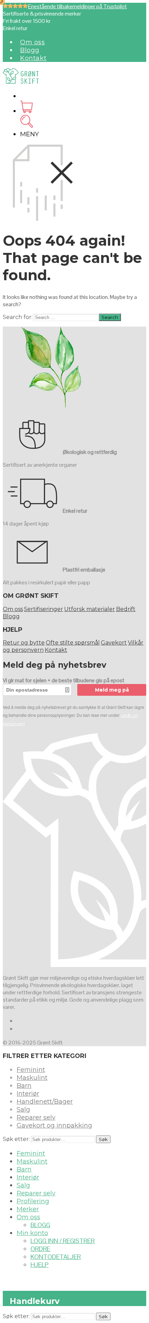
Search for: (18, 317)
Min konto (32, 1233)
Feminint (31, 1070)
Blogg (30, 50)
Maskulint (32, 1078)
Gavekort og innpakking (54, 1125)
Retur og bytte (24, 642)
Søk (103, 1139)
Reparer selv (36, 1117)
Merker (28, 1209)
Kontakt (33, 58)
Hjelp (39, 1265)
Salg (23, 1109)
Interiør (28, 1093)
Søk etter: (16, 1139)
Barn (24, 1085)
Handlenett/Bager (45, 1101)
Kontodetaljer (55, 1257)
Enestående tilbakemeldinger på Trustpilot (77, 6)
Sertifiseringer (43, 609)
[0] (26, 111)
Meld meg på (112, 690)
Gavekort (114, 642)
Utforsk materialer (89, 609)
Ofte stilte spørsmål (73, 642)
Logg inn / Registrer (62, 1241)
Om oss (32, 42)
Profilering (33, 1201)
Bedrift (125, 609)
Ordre (40, 1249)
